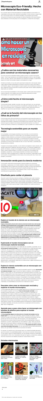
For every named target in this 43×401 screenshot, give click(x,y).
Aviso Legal (4, 387)
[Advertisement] (21, 28)
